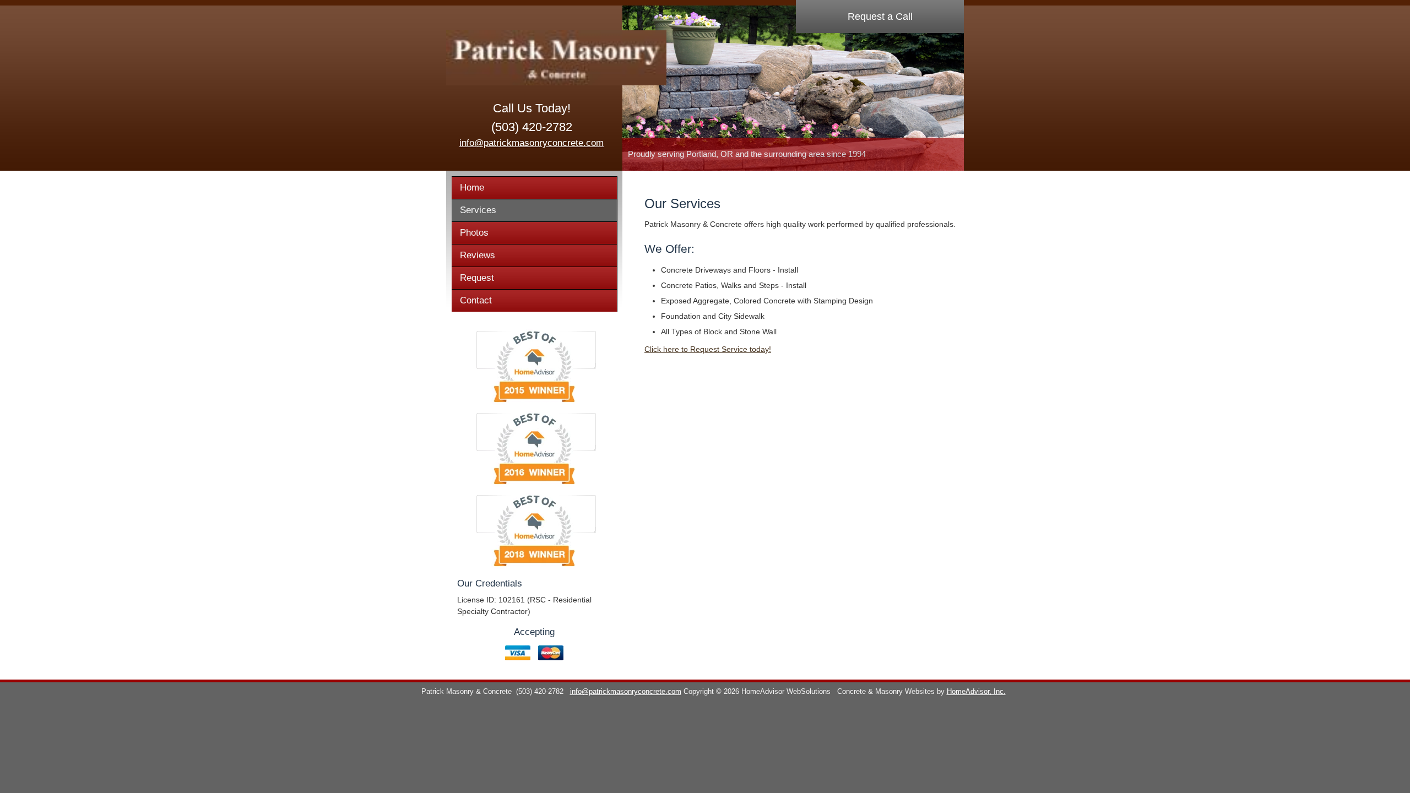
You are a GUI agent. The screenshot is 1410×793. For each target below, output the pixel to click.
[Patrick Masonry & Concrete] (531, 57)
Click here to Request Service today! (707, 349)
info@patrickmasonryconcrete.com (531, 143)
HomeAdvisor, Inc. (976, 692)
